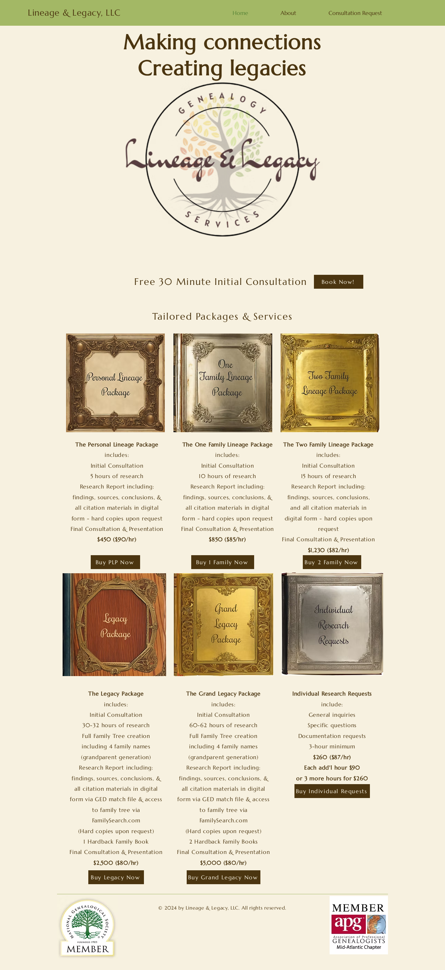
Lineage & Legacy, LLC (74, 12)
